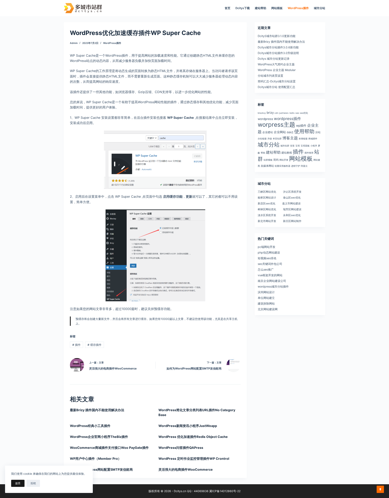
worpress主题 (276, 124)
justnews (284, 113)
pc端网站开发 (266, 246)
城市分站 (319, 8)
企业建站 (267, 132)
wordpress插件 (287, 118)
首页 (227, 8)
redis (292, 113)
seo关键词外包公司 (270, 263)
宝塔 (297, 145)
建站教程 (286, 152)
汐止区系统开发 (292, 191)
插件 (76, 344)
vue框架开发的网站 (270, 275)
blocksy (262, 113)
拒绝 (33, 483)
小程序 (313, 145)
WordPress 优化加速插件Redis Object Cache (193, 437)
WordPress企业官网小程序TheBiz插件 (99, 437)
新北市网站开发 (267, 221)
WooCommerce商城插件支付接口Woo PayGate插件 (109, 448)
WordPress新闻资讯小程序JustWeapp (187, 426)
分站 (318, 132)
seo (297, 113)
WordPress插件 (298, 8)
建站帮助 (260, 8)
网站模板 (277, 8)
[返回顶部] (380, 489)
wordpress (265, 119)
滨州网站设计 (266, 292)
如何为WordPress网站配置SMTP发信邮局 (101, 469)
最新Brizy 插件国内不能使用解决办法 (97, 410)
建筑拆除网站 (266, 303)
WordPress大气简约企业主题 (276, 64)
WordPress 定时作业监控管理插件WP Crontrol (193, 459)
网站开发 (283, 160)
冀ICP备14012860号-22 (224, 491)
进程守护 (295, 166)
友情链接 (303, 138)
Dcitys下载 (242, 8)
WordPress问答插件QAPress (180, 448)
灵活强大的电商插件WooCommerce (185, 469)
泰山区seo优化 (292, 197)
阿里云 (304, 166)
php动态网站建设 (269, 252)
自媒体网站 (267, 165)
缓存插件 (95, 344)
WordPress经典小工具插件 (90, 426)
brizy (270, 113)
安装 (292, 145)
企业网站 (280, 132)
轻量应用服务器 (282, 166)
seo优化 (304, 113)
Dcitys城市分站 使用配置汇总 (276, 87)
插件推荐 (309, 153)
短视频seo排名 (267, 258)
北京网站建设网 (268, 309)
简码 (276, 159)
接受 (17, 483)
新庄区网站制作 (292, 221)
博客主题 (290, 138)
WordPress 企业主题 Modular (277, 70)
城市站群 (284, 145)
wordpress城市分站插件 (273, 286)
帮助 (263, 153)
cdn (276, 113)
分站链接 (262, 138)
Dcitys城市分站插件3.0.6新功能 (278, 47)
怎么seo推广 (266, 269)
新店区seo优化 (266, 203)
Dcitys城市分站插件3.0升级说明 (278, 53)
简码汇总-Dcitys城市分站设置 (277, 81)
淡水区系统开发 (267, 215)
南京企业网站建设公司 (272, 280)
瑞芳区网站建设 (292, 209)
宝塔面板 (305, 145)
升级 (269, 138)
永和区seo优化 (292, 215)
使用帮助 (304, 131)
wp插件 (301, 125)
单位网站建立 (266, 297)
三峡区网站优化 (267, 191)
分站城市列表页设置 (270, 75)
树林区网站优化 (267, 209)
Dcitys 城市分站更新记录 (274, 58)
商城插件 (312, 138)
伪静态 (290, 132)
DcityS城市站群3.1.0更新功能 (276, 36)
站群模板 (268, 160)
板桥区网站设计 (267, 197)
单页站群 (277, 138)
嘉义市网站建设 (291, 203)
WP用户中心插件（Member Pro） (95, 459)
